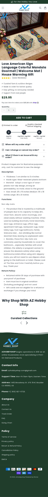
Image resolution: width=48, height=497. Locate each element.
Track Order (7, 414)
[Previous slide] (21, 322)
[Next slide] (26, 322)
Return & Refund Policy (12, 446)
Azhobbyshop (20, 477)
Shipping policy (8, 455)
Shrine (36, 477)
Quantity (5, 107)
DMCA (4, 459)
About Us (5, 405)
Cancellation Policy (10, 450)
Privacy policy (8, 441)
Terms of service (9, 437)
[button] (2, 7)
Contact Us (6, 409)
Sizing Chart (7, 423)
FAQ (3, 418)
